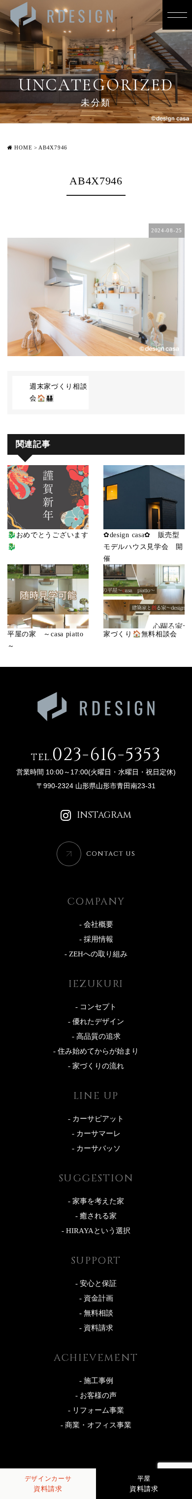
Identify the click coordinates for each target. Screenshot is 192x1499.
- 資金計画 (96, 1298)
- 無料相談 (96, 1313)
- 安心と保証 (96, 1283)
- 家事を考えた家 (96, 1201)
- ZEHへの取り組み (96, 954)
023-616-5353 (96, 755)
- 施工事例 (96, 1381)
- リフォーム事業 (96, 1410)
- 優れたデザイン (96, 1021)
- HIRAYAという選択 (96, 1231)
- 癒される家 (96, 1216)
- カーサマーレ (96, 1133)
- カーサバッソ (96, 1148)
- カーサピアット (96, 1119)
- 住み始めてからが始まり (96, 1051)
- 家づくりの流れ (96, 1066)
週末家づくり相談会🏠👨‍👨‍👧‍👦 (59, 392)
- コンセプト (96, 1007)
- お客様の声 (96, 1395)
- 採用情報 (96, 939)
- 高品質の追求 (96, 1036)
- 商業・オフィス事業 (96, 1425)
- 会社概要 (96, 924)
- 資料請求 (96, 1328)
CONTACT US (110, 853)
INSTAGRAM (104, 815)
